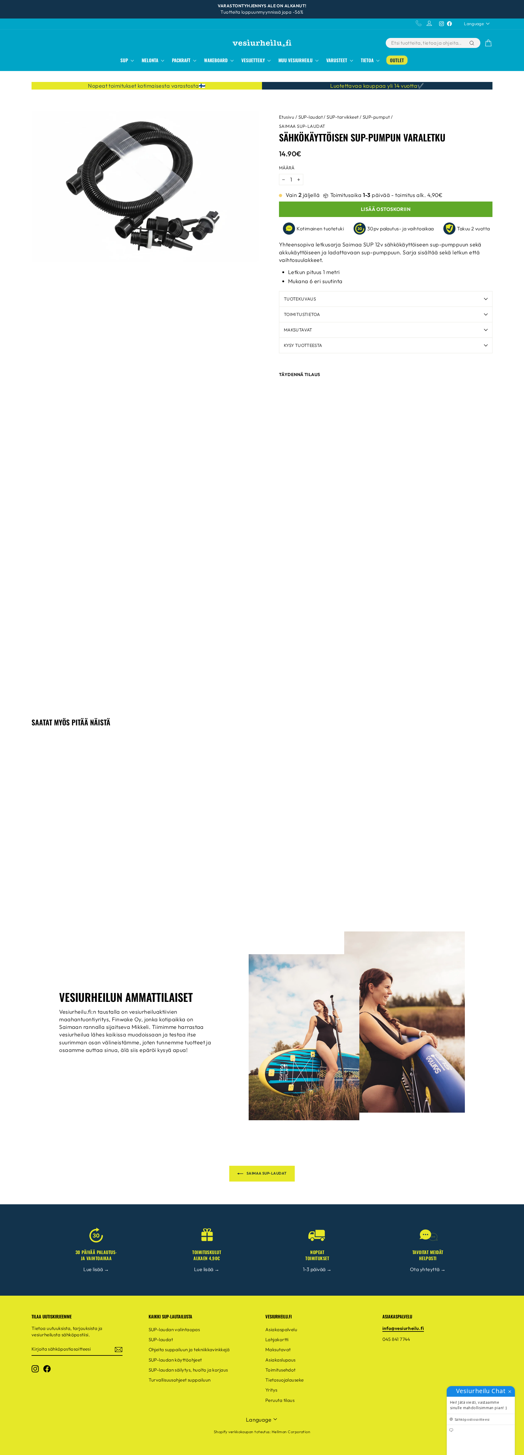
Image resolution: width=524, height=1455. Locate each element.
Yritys (271, 1390)
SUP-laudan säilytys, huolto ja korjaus (188, 1370)
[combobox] (427, 42)
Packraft (182, 60)
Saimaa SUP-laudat (302, 126)
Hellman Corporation (291, 1431)
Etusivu (286, 117)
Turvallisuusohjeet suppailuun (180, 1380)
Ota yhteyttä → (427, 1269)
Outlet (397, 60)
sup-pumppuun (449, 244)
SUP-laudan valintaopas (174, 1329)
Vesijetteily (253, 60)
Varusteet (337, 60)
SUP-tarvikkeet (342, 117)
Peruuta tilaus (279, 1400)
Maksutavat (298, 330)
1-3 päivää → (317, 1269)
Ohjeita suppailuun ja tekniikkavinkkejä (189, 1349)
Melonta (151, 60)
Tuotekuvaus (300, 299)
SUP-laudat (310, 117)
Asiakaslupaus (280, 1360)
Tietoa (368, 60)
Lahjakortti (277, 1339)
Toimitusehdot (280, 1370)
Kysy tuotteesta (303, 345)
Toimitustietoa (302, 314)
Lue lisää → (96, 1269)
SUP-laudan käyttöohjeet (175, 1360)
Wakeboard (216, 60)
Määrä (286, 168)
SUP (124, 60)
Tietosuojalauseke (284, 1380)
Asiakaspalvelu (281, 1329)
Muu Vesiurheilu (296, 60)
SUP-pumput (376, 117)
